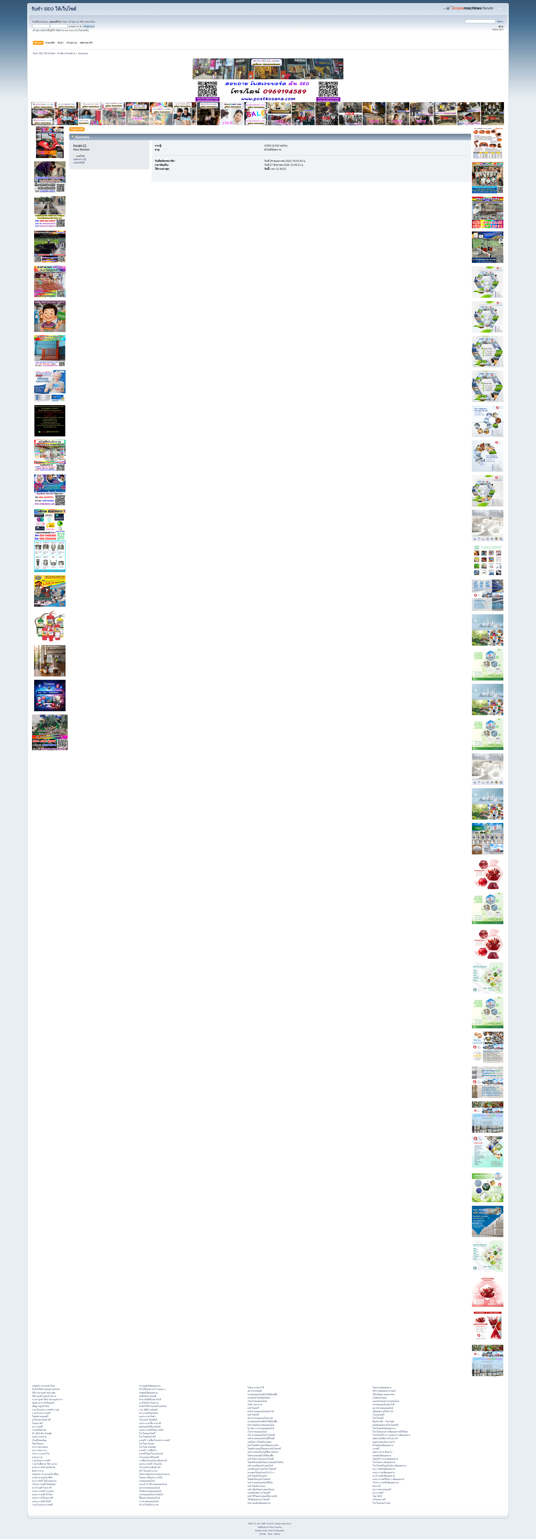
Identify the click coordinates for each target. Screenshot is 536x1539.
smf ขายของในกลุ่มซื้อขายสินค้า (263, 1452)
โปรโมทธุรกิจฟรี (147, 1433)
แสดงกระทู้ (79, 159)
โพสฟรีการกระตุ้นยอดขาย (385, 1459)
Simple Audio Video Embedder (269, 1530)
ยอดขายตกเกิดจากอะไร (383, 1442)
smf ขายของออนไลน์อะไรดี (260, 1411)
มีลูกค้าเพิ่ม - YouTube (383, 1421)
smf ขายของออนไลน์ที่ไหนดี (260, 1438)
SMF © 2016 (267, 1523)
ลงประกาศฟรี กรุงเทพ (42, 1491)
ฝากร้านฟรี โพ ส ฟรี (42, 1487)
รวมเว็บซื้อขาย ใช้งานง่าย (44, 1464)
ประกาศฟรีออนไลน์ (148, 1413)
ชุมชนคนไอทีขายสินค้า (150, 1426)
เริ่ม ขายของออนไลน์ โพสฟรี (261, 1435)
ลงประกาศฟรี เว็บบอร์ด (150, 1464)
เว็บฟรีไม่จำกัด (39, 1430)
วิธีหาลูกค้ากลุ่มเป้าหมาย (44, 1396)
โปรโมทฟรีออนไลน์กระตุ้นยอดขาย (389, 1465)
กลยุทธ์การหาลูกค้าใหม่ (43, 1386)
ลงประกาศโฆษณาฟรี (42, 1498)
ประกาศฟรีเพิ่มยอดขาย (383, 1469)
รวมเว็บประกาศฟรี (41, 1413)
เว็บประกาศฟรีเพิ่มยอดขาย (385, 1482)
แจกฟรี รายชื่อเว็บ (148, 1450)
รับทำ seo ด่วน (254, 1404)
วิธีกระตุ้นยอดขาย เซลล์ (384, 1391)
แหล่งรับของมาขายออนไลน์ (385, 1401)
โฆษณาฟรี (37, 1423)
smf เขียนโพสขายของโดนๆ (260, 1489)
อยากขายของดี (254, 1391)
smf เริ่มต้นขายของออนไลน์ (260, 1425)
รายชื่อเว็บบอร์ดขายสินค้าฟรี (153, 1460)
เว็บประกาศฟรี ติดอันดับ (44, 1484)
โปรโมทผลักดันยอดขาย (384, 1428)
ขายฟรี (375, 1448)
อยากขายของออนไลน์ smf (260, 1418)
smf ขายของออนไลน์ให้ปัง (260, 1482)
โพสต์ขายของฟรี (40, 1416)
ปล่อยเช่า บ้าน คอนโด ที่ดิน (45, 1474)
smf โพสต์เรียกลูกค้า (257, 1476)
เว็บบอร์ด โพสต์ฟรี (148, 1419)
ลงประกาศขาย (39, 1436)
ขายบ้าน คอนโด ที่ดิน (42, 1477)
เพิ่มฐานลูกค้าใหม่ (40, 1406)
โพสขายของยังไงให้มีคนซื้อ (260, 1455)
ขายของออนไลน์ (147, 1481)
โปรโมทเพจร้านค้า (381, 1503)
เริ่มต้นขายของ (379, 1397)
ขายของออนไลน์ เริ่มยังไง (151, 1494)
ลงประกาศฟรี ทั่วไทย (42, 1494)
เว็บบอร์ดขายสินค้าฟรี (150, 1467)
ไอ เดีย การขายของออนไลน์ (260, 1428)
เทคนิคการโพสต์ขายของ (259, 1442)
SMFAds (262, 1527)
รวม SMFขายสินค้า (148, 1409)
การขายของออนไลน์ (148, 1501)
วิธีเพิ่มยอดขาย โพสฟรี (258, 1499)
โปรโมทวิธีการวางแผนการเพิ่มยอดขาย (391, 1435)
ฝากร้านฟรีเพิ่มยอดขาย (383, 1476)
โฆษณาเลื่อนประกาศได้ (150, 1477)
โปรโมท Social (146, 1443)
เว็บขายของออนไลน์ (257, 1431)
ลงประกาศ (37, 1457)
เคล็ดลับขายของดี (147, 1396)
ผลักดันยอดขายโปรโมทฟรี (385, 1425)
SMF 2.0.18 (253, 1523)
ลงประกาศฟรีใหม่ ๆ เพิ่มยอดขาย (388, 1479)
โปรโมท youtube (147, 1447)
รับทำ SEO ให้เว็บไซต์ (53, 9)
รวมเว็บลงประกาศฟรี (42, 1504)
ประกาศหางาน (39, 1450)
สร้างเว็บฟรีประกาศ (148, 1504)
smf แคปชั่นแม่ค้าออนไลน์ (260, 1465)
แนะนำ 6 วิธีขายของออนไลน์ (153, 1484)
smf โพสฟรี (253, 1408)
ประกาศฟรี (37, 1426)
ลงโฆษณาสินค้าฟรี (41, 1419)
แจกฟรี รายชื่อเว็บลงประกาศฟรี (154, 1440)
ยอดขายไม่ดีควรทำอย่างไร (385, 1438)
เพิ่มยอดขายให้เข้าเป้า (383, 1411)
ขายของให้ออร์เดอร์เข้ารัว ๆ (260, 1472)
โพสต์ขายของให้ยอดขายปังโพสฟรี (264, 1448)
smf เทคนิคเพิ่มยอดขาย (258, 1503)
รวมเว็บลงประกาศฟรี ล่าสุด (45, 1409)
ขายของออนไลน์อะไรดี (383, 1404)
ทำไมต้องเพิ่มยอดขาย (382, 1445)
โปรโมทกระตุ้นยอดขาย (383, 1462)
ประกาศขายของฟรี (381, 1489)
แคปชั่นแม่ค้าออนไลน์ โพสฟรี (261, 1469)
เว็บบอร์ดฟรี (378, 1414)
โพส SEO (377, 1496)
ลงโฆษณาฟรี (379, 1499)
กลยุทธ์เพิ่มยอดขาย (148, 1392)
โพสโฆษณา (38, 1443)
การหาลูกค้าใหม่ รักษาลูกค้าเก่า (47, 1399)
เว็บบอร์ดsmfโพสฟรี (149, 1457)
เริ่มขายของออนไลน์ (257, 1401)
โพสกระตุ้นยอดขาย (381, 1387)
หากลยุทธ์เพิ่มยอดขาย (149, 1386)
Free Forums (275, 1527)
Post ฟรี (376, 1486)
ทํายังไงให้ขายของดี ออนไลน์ (45, 1389)
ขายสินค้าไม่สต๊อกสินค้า (259, 1397)
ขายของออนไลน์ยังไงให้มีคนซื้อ (262, 1394)
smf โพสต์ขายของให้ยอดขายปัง (262, 1445)
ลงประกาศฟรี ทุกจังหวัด (43, 1467)
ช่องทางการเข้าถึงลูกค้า (43, 1402)
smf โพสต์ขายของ (256, 1486)
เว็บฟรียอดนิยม (39, 1440)
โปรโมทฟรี (378, 1418)
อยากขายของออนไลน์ (149, 1487)
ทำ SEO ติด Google (42, 1433)
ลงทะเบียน (90, 22)
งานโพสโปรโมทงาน (149, 1402)
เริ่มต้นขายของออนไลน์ (150, 1491)
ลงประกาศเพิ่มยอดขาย (383, 1472)
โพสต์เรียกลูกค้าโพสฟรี (258, 1479)
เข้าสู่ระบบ (73, 22)
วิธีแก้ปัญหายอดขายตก (383, 1394)
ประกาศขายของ (40, 1447)
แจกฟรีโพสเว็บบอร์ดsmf (151, 1453)
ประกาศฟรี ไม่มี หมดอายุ (44, 1481)
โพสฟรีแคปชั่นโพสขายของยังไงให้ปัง (265, 1462)
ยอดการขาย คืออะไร (382, 1452)
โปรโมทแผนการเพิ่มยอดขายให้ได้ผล (390, 1431)
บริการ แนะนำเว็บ (41, 1453)
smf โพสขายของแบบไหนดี (260, 1459)
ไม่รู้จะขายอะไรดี (255, 1387)
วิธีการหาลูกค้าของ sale (43, 1392)
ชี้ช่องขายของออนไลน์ (149, 1498)
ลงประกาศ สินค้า (147, 1416)
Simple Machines (283, 1523)
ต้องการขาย (38, 1471)
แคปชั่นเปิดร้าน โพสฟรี (258, 1492)
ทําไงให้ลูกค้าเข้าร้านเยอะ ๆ (152, 1389)
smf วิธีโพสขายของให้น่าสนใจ (262, 1496)
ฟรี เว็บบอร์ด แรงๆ (148, 1471)
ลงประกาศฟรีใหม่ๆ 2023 (151, 1430)
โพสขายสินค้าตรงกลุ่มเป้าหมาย (154, 1474)
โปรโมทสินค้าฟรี (147, 1436)
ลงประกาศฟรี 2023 (41, 1501)
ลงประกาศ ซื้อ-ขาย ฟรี (150, 1423)
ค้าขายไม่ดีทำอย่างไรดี (150, 1399)
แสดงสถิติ (79, 162)
